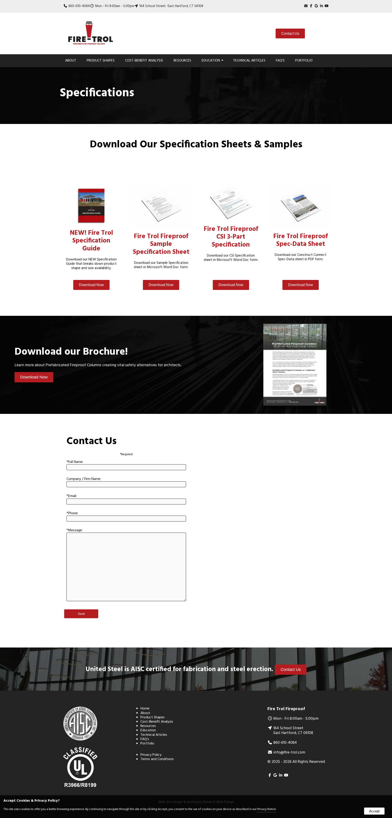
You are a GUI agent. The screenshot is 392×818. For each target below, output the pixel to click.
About (70, 61)
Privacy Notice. (266, 809)
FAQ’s (280, 61)
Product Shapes (101, 61)
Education (211, 61)
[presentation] (311, 6)
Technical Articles (249, 61)
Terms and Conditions (157, 759)
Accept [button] (374, 811)
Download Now (91, 285)
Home (144, 709)
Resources (182, 61)
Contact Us (290, 33)
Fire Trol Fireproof (286, 709)
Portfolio (304, 61)
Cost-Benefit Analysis (144, 61)
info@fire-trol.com (289, 752)
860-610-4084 (79, 6)
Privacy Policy (151, 755)
